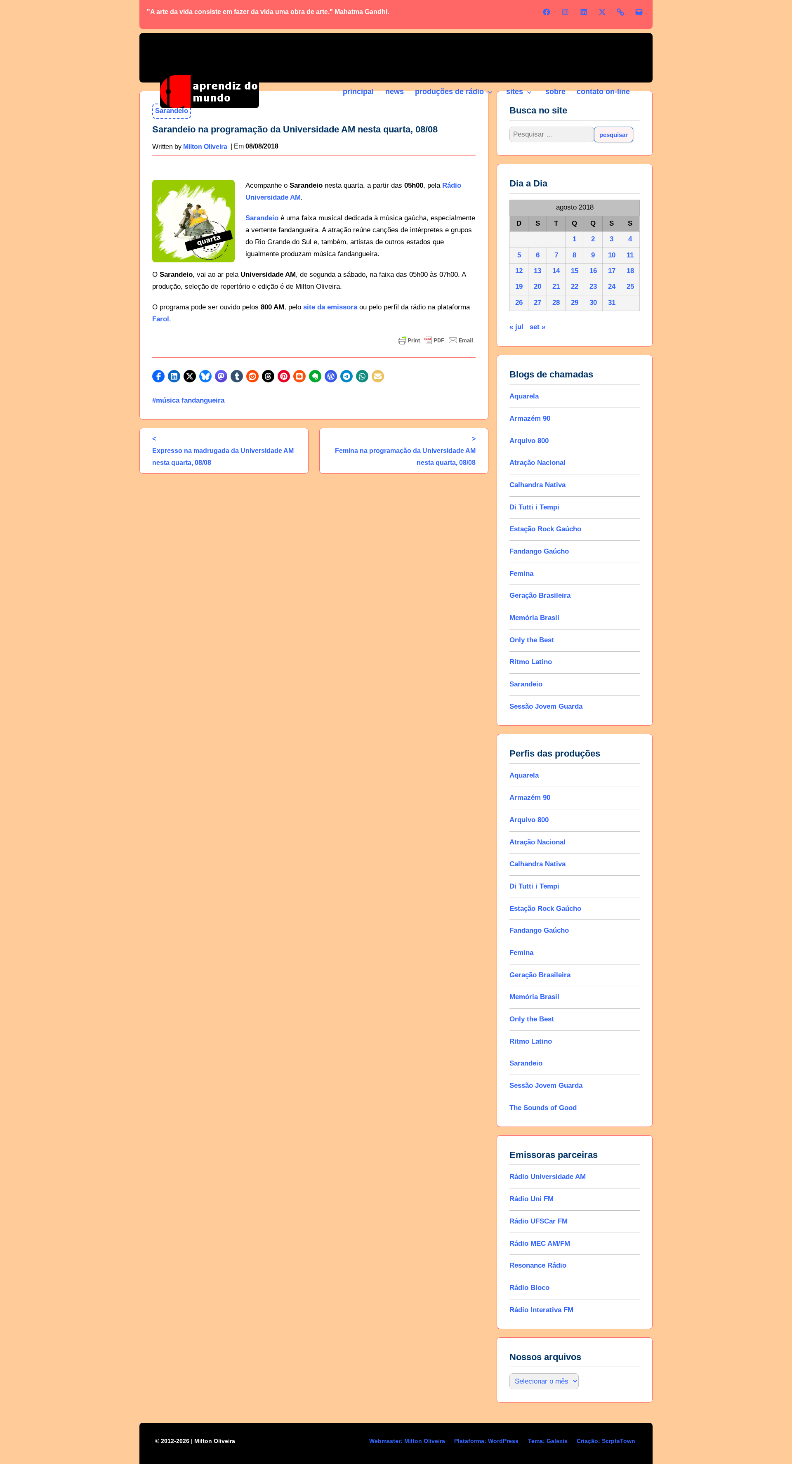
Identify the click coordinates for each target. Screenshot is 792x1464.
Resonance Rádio (537, 1265)
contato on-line (603, 91)
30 (593, 302)
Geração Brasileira (539, 595)
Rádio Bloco (529, 1288)
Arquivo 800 (529, 441)
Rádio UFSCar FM (538, 1221)
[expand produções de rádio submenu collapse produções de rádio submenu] (489, 92)
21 (556, 286)
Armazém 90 (529, 418)
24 (611, 286)
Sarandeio (261, 218)
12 (519, 271)
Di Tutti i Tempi (534, 507)
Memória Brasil (534, 618)
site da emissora (330, 307)
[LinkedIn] (584, 12)
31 (611, 302)
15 (574, 271)
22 (574, 286)
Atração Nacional (537, 463)
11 (630, 255)
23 (593, 286)
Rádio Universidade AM (547, 1177)
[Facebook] (546, 12)
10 (611, 255)
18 (630, 271)
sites (514, 91)
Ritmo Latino (530, 662)
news (394, 91)
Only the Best (531, 640)
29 (574, 302)
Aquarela (524, 396)
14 (556, 271)
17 (611, 271)
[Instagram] (565, 12)
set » (537, 327)
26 (519, 302)
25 (630, 286)
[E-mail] (639, 12)
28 (556, 302)
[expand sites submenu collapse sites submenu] (528, 92)
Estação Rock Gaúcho (545, 529)
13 (537, 271)
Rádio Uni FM (531, 1199)
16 (593, 271)
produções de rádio (449, 91)
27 (537, 302)
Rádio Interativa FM (541, 1310)
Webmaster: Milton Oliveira (407, 1441)
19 (519, 286)
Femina (521, 574)
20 (537, 286)
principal (358, 91)
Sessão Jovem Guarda (545, 706)
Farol (160, 319)
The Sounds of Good (543, 1108)
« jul (516, 327)
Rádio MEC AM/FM (539, 1243)
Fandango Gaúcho (539, 551)
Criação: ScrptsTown (606, 1441)
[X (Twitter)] (602, 12)
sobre (555, 91)
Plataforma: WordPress (486, 1441)
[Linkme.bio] (620, 12)
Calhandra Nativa (537, 485)
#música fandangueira (188, 400)
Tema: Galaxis (548, 1441)
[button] (158, 376)
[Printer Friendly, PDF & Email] (436, 340)
